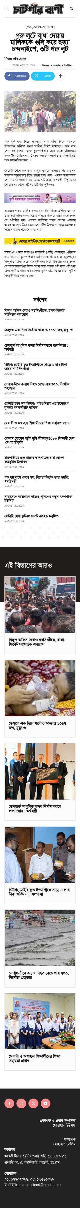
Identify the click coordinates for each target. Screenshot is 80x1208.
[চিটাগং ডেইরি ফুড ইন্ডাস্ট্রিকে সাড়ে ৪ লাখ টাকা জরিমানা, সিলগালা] (40, 855)
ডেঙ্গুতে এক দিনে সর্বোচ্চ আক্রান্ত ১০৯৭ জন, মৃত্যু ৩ (38, 329)
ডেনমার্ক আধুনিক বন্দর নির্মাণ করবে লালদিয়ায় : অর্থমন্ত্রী (36, 347)
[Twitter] (33, 1103)
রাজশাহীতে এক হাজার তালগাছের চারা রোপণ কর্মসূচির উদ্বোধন (34, 459)
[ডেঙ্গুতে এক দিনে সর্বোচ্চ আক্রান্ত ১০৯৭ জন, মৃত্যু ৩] (40, 688)
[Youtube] (45, 1103)
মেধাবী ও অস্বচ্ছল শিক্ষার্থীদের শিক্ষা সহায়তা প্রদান (37, 423)
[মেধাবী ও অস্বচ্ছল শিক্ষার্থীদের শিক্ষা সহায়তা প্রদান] (40, 1021)
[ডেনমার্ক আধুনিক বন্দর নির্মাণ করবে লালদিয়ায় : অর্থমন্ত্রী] (40, 771)
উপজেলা (45, 66)
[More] (60, 76)
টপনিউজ (67, 66)
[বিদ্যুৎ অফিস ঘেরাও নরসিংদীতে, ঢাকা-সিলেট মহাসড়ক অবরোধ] (40, 605)
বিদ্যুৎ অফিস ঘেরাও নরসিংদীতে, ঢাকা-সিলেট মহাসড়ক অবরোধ (34, 312)
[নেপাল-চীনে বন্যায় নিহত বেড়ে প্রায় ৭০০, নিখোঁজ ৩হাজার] (40, 938)
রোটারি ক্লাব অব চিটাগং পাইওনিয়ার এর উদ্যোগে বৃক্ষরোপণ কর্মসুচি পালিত (36, 405)
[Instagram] (21, 1103)
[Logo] (38, 8)
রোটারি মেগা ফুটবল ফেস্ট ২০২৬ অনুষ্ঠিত (31, 516)
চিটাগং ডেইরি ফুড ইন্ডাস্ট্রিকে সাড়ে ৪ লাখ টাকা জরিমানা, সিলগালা (35, 366)
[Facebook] (9, 1103)
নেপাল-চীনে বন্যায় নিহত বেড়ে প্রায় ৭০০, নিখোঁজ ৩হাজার (36, 386)
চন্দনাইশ (56, 66)
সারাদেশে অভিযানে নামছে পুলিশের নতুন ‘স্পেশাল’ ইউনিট (38, 498)
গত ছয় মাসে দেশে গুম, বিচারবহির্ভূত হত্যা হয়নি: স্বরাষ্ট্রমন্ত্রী (36, 479)
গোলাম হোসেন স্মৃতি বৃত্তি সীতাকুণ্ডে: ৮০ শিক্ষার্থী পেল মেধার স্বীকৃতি (39, 440)
